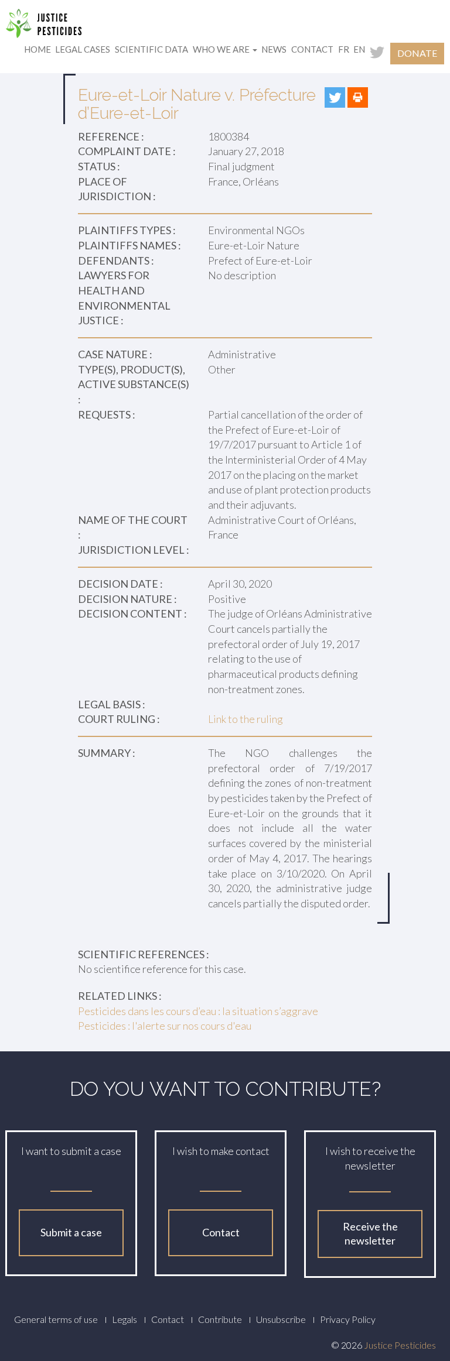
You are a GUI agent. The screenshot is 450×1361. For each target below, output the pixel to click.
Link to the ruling (245, 718)
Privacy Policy (348, 1319)
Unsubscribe (281, 1319)
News (274, 49)
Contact (312, 49)
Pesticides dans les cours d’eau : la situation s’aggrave (198, 1011)
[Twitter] (335, 97)
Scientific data (151, 49)
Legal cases (82, 49)
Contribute (220, 1319)
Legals (124, 1319)
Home (37, 49)
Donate (417, 53)
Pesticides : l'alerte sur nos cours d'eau (164, 1025)
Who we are (222, 49)
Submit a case (71, 1232)
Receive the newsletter (370, 1233)
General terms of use (56, 1319)
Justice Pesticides (400, 1344)
